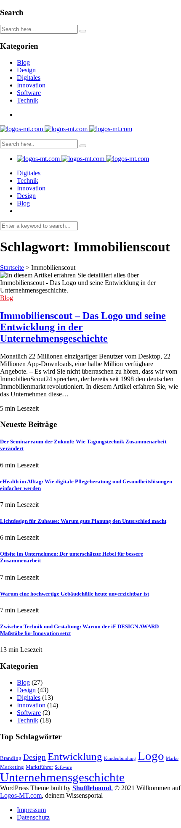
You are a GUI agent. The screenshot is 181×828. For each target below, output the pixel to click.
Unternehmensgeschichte (62, 777)
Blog (23, 62)
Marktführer (39, 767)
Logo (151, 755)
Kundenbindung (120, 758)
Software (29, 92)
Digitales (28, 77)
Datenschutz (33, 817)
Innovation (31, 85)
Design (26, 70)
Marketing (12, 767)
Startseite (12, 267)
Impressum (31, 809)
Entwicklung (75, 756)
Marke (172, 758)
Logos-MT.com (21, 795)
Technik (27, 100)
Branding (10, 758)
